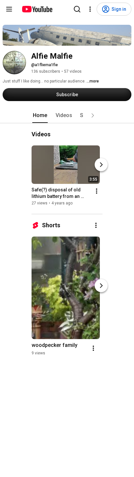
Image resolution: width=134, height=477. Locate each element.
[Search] (77, 9)
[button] (92, 115)
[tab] (40, 115)
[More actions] (96, 191)
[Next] (101, 164)
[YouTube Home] (37, 9)
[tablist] (67, 115)
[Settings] (90, 9)
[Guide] (9, 9)
